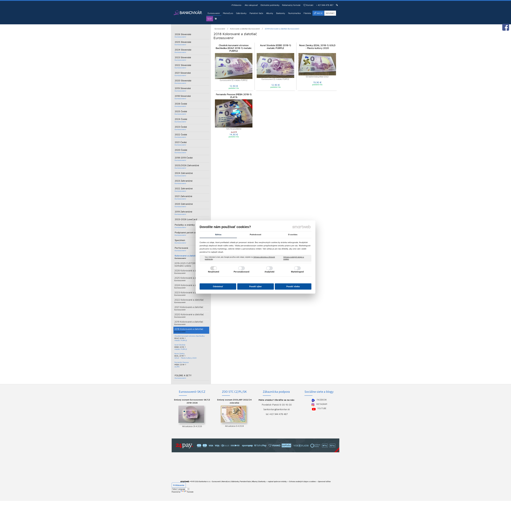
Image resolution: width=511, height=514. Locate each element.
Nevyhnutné (213, 272)
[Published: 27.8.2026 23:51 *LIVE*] (191, 481)
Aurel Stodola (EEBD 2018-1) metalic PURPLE (276, 46)
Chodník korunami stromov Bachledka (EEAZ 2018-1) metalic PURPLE (234, 48)
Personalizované (241, 272)
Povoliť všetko (293, 286)
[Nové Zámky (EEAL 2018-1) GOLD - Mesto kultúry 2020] (317, 64)
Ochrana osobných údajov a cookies (293, 258)
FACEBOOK (322, 400)
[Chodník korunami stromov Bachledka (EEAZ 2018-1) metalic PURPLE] (233, 66)
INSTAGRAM (321, 404)
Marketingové (297, 272)
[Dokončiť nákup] (215, 18)
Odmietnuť (218, 286)
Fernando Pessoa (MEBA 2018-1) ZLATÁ (234, 96)
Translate (190, 492)
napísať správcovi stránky (277, 481)
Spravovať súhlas (324, 481)
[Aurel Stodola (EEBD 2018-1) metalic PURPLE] (275, 65)
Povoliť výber (255, 286)
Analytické (269, 272)
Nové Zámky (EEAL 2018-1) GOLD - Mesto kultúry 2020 (317, 46)
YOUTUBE (321, 408)
